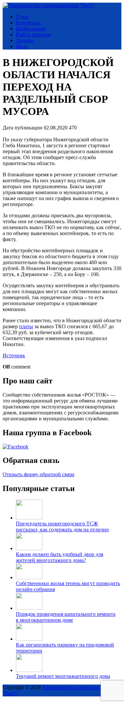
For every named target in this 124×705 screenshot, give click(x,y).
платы (26, 326)
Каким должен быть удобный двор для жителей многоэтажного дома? (59, 557)
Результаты (28, 22)
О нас (22, 16)
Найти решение (33, 34)
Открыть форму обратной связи (38, 474)
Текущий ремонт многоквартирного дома (63, 676)
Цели (22, 46)
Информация (30, 28)
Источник (14, 355)
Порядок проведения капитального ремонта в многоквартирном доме (65, 617)
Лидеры (25, 40)
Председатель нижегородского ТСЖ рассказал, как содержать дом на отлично (62, 526)
